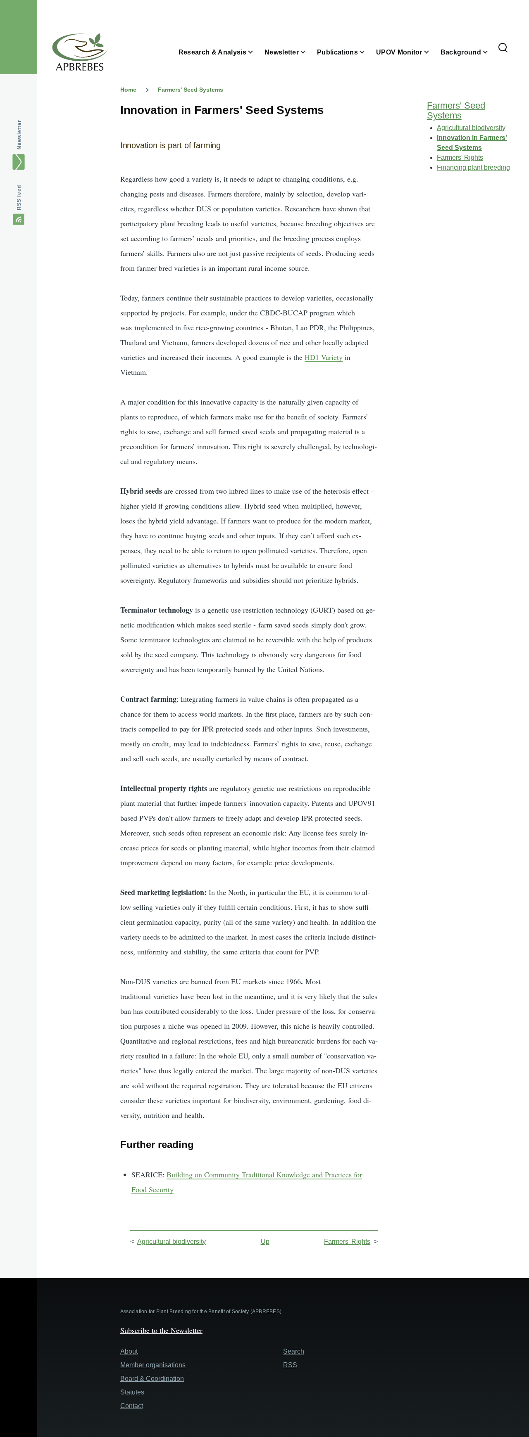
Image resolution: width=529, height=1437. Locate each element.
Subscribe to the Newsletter (161, 1330)
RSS (290, 1364)
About (129, 1351)
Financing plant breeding (473, 167)
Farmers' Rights (347, 1241)
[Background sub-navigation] (490, 52)
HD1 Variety (324, 357)
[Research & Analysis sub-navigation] (255, 52)
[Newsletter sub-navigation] (308, 52)
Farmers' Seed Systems (190, 89)
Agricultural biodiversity (171, 1241)
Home (128, 89)
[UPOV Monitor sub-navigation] (431, 52)
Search (293, 1351)
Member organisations (153, 1364)
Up (265, 1241)
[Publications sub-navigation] (367, 52)
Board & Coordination (152, 1378)
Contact (131, 1405)
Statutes (132, 1392)
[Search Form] (503, 48)
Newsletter (19, 135)
